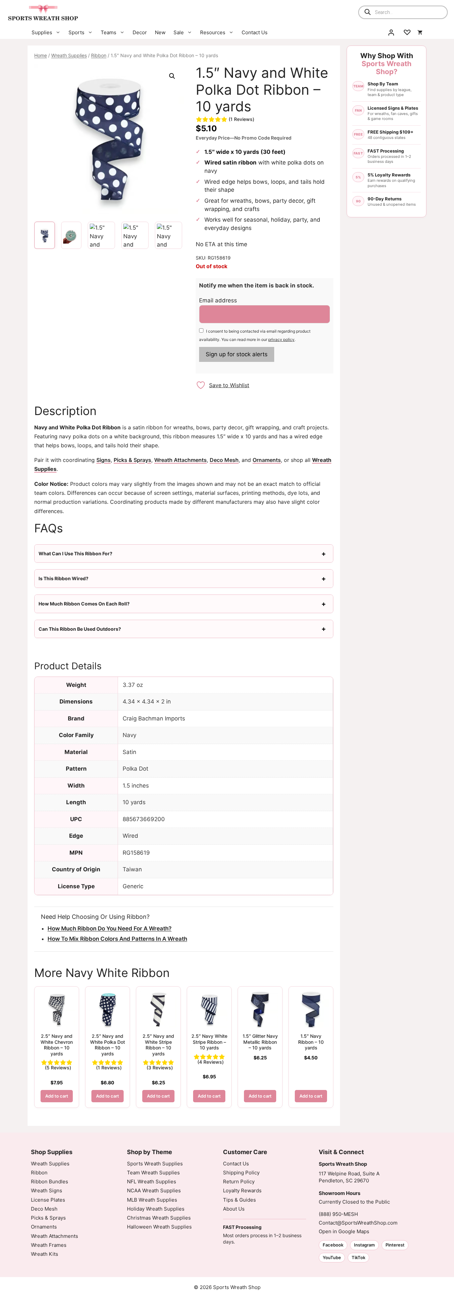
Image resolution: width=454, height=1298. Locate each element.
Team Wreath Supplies (153, 1172)
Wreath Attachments (180, 460)
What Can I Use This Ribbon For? (75, 553)
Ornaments (267, 460)
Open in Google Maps (344, 1231)
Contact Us (255, 32)
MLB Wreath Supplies (152, 1200)
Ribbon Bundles (49, 1181)
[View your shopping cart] (419, 32)
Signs (103, 460)
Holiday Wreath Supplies (155, 1209)
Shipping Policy (241, 1172)
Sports (76, 32)
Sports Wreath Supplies (155, 1163)
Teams (108, 32)
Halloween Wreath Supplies (159, 1227)
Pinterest (395, 1244)
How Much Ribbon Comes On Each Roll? (84, 603)
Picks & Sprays (132, 460)
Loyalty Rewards (242, 1190)
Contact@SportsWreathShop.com (358, 1223)
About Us (234, 1209)
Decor (140, 32)
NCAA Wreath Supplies (154, 1190)
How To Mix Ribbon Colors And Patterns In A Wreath (117, 938)
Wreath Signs (46, 1190)
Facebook (333, 1244)
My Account (391, 32)
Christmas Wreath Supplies (159, 1218)
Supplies (42, 32)
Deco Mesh (224, 460)
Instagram (364, 1244)
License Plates (48, 1200)
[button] (172, 76)
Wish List (407, 32)
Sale (178, 32)
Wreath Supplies (69, 55)
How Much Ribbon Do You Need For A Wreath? (109, 928)
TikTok (358, 1257)
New (160, 32)
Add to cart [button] (56, 1096)
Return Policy (239, 1181)
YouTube (332, 1257)
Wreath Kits (44, 1254)
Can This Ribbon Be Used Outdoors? (80, 629)
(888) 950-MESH (338, 1214)
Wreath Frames (48, 1245)
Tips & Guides (239, 1200)
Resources (212, 32)
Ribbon (98, 55)
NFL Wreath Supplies (151, 1181)
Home (40, 55)
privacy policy (281, 339)
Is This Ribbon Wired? (63, 578)
